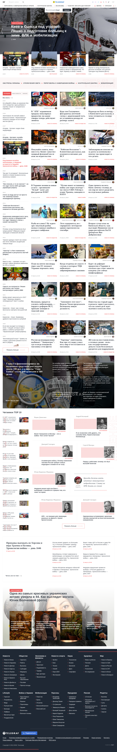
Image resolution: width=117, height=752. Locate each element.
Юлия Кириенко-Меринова (43, 472)
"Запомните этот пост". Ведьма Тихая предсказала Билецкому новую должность (72, 305)
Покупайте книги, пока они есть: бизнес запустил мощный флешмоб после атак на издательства (43, 152)
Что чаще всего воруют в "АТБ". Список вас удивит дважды (10, 492)
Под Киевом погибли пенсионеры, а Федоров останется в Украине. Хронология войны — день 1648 (44, 69)
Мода (5, 703)
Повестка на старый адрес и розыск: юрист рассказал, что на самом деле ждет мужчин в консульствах (101, 305)
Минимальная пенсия (89, 711)
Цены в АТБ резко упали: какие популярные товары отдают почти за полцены (9, 515)
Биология (72, 666)
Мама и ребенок (90, 660)
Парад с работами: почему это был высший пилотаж (96, 462)
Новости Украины (81, 73)
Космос (71, 663)
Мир (102, 656)
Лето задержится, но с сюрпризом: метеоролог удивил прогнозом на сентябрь (71, 226)
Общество (23, 656)
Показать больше (13, 350)
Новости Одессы (9, 669)
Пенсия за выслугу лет (91, 716)
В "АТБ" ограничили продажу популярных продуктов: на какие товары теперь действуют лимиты (43, 116)
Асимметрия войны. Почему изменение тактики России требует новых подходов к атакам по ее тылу (56, 462)
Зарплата (23, 660)
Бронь (38, 700)
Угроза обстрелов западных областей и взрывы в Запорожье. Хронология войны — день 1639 (66, 569)
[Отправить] (23, 2)
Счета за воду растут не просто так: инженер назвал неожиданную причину (15, 196)
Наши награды (96, 738)
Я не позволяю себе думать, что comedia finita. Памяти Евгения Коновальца (88, 434)
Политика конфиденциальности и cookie (22, 738)
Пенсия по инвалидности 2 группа (90, 701)
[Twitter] (103, 2)
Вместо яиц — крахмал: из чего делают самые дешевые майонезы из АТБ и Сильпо (15, 263)
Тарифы (39, 671)
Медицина (23, 672)
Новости (6, 656)
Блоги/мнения (62, 431)
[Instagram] (106, 2)
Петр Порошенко (58, 716)
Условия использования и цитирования (68, 738)
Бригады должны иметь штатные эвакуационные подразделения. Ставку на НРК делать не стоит (94, 482)
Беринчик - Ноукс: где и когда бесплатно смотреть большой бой (15, 309)
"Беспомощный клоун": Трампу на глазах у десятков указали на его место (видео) (15, 340)
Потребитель (8, 700)
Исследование (89, 672)
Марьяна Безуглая (58, 722)
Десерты (104, 705)
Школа (22, 675)
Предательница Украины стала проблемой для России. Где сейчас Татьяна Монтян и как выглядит (45, 625)
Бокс (54, 663)
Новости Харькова (10, 663)
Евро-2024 (56, 672)
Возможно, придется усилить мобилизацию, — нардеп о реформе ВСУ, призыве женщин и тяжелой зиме (43, 306)
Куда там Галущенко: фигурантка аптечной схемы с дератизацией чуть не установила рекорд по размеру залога (72, 116)
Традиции (72, 704)
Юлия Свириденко (58, 725)
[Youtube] (101, 2)
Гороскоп (108, 5)
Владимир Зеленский (56, 697)
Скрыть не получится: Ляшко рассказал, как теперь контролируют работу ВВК (14, 288)
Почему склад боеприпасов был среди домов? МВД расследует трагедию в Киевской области (14, 231)
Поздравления (8, 718)
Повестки (39, 697)
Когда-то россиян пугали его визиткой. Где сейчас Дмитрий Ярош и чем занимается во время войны (10, 456)
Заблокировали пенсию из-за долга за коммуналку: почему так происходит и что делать (100, 152)
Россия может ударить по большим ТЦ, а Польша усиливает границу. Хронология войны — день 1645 (65, 544)
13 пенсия (88, 697)
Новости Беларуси (107, 675)
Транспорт (39, 665)
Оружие (22, 707)
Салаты (103, 709)
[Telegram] (98, 2)
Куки (57, 10)
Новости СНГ (105, 669)
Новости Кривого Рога (9, 678)
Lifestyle (6, 693)
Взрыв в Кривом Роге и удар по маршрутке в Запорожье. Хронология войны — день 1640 (96, 556)
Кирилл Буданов (58, 713)
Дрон (70, 669)
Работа (22, 663)
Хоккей (55, 669)
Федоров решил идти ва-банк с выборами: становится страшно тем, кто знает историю (50, 490)
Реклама (86, 738)
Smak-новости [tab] (16, 93)
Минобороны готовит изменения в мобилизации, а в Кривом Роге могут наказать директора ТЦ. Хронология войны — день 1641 (66, 557)
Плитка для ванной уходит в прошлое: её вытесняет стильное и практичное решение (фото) (9, 503)
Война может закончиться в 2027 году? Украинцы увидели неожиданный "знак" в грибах (14, 299)
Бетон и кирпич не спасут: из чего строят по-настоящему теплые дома (10, 444)
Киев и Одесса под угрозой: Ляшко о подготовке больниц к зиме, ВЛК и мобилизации (38, 31)
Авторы (98, 5)
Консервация (105, 700)
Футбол (55, 660)
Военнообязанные (42, 705)
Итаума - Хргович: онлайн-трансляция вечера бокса (12, 68)
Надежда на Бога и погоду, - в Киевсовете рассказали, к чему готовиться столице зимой (101, 114)
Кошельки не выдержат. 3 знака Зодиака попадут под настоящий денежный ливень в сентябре (20, 625)
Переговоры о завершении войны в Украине (19, 5)
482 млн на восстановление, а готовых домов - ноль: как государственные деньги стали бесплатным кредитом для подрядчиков (101, 344)
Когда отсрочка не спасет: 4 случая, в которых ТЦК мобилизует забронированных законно (73, 267)
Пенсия (87, 693)
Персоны (55, 693)
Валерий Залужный (59, 710)
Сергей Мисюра (88, 445)
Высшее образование (24, 678)
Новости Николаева (10, 688)
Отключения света (31, 83)
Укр (113, 2)
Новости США (105, 663)
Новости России (106, 666)
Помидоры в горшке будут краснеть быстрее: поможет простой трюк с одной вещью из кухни (71, 625)
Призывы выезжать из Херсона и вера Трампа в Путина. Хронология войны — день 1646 (24, 545)
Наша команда (7, 740)
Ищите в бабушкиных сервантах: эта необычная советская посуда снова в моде (9, 468)
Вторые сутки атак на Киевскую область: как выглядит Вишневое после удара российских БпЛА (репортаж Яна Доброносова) (100, 229)
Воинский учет (41, 709)
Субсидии (23, 669)
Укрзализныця (40, 677)
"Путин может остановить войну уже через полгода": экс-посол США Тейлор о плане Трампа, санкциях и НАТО (72, 190)
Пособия (23, 682)
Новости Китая (106, 672)
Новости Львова (9, 672)
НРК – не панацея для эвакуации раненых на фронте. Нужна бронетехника (53, 518)
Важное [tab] (25, 93)
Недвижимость (41, 668)
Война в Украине (26, 693)
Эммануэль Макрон (59, 707)
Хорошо (66, 10)
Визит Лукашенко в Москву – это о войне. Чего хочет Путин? (47, 435)
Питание (88, 663)
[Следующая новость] (115, 31)
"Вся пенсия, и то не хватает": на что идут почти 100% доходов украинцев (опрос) (15, 186)
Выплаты (23, 666)
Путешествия (8, 705)
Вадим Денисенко (40, 417)
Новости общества (80, 123)
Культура (7, 709)
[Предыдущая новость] (2, 31)
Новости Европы (106, 660)
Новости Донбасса (10, 682)
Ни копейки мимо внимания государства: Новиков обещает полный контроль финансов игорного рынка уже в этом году (66, 366)
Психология (89, 669)
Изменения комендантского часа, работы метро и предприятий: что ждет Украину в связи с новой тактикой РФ (72, 69)
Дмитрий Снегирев (48, 444)
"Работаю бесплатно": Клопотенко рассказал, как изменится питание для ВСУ (13, 207)
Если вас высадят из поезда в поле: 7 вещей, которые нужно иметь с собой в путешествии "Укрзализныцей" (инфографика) (14, 328)
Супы (103, 703)
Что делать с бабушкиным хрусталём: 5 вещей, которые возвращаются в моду (10, 432)
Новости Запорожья (10, 675)
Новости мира (82, 197)
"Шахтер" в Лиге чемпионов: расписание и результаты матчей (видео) (15, 252)
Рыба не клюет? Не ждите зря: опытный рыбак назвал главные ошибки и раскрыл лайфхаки (43, 226)
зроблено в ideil (109, 745)
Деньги (38, 662)
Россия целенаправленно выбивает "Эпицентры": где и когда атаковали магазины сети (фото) (43, 343)
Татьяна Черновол (78, 486)
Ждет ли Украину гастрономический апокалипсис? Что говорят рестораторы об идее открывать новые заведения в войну (96, 395)
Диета (87, 666)
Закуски (103, 712)
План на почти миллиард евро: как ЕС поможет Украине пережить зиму (43, 266)
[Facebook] (93, 2)
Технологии (72, 660)
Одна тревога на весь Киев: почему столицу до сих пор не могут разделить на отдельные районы (101, 188)
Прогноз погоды (25, 685)
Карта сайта (19, 740)
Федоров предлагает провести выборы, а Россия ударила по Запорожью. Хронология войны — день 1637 (95, 570)
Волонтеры (23, 710)
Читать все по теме (12, 400)
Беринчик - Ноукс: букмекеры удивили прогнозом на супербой (14, 318)
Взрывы (22, 701)
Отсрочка (39, 703)
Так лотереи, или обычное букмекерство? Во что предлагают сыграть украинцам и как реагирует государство (95, 366)
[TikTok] (108, 2)
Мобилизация (107, 83)
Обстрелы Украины (11, 83)
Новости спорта (24, 73)
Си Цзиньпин (57, 704)
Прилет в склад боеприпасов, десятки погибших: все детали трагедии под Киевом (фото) (99, 69)
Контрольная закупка (44, 5)
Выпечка (104, 697)
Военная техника (25, 713)
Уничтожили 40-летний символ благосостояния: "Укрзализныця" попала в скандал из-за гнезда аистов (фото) (14, 118)
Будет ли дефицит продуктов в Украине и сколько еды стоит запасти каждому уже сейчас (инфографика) (101, 268)
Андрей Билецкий (82, 416)
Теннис (55, 666)
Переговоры (24, 704)
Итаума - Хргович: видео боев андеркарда (13, 129)
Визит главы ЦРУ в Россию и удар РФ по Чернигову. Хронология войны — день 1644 (96, 544)
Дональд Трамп (58, 701)
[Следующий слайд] (115, 6)
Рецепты (103, 693)
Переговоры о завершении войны (59, 83)
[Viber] (95, 2)
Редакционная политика (45, 738)
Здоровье (88, 656)
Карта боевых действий (24, 697)
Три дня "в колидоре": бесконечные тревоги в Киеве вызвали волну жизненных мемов (15, 175)
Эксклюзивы (60, 5)
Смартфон (72, 672)
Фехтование (56, 675)
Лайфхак (7, 712)
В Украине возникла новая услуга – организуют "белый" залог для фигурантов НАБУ (43, 188)
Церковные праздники (72, 697)
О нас (4, 738)
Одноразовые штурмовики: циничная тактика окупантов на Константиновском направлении (98, 518)
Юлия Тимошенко (58, 719)
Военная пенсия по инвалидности (91, 706)
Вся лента (6, 98)
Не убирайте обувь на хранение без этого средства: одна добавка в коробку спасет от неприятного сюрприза (15, 106)
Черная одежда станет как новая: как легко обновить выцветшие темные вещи (15, 241)
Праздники (72, 693)
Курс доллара (40, 674)
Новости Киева (9, 660)
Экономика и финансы (40, 657)
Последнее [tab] (7, 93)
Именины (72, 713)
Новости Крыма (9, 685)
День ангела (73, 710)
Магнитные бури (9, 715)
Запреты (71, 707)
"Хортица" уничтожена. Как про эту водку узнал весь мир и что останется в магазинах (72, 343)
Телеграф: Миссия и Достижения (35, 740)
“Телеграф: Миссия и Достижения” (79, 5)
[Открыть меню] (3, 2)
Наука (70, 656)
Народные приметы (75, 701)
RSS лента (52, 740)
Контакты (107, 738)
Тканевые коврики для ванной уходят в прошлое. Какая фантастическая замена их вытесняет (10, 480)
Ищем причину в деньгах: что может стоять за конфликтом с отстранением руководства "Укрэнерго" (65, 395)
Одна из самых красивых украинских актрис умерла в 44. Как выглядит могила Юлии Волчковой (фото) (41, 597)
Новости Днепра (9, 666)
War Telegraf (53, 73)
